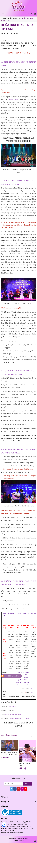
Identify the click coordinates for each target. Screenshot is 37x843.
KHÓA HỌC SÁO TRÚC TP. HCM (26, 764)
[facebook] (15, 789)
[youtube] (25, 789)
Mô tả (4, 40)
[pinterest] (18, 789)
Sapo (22, 840)
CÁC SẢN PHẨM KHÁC (9, 735)
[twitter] (11, 789)
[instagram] (22, 789)
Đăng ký (27, 783)
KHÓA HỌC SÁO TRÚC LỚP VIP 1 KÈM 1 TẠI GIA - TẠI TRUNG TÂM (9, 753)
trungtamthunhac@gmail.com (14, 832)
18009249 (11, 830)
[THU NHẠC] (18, 6)
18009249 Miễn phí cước (13, 676)
